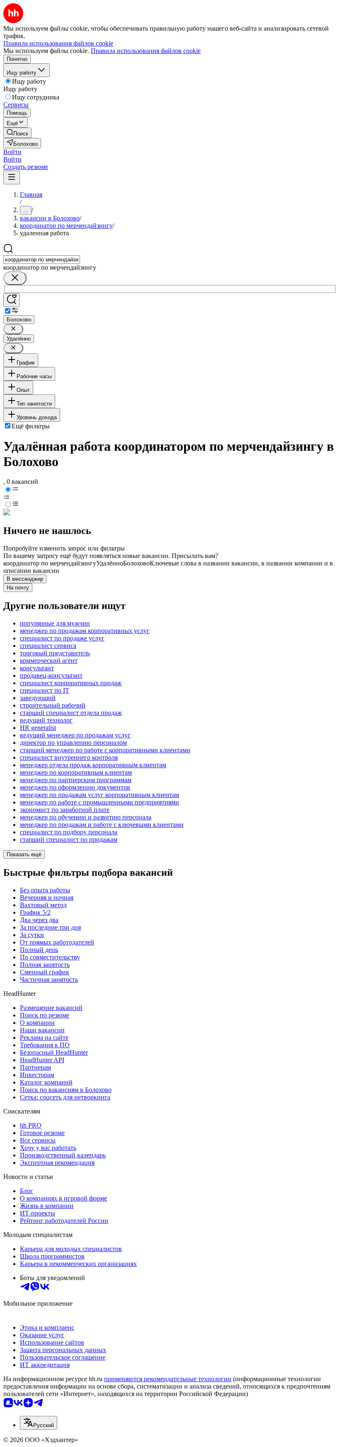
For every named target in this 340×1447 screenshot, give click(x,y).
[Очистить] (15, 278)
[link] (17, 133)
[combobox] (41, 259)
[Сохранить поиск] (11, 300)
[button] (12, 151)
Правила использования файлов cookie (146, 50)
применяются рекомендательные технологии (167, 1378)
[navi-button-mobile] (11, 177)
